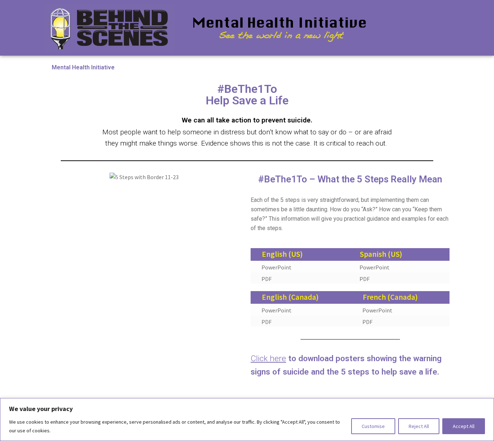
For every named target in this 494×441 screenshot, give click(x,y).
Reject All (419, 426)
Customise (373, 426)
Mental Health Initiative (83, 67)
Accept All (463, 426)
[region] (247, 419)
